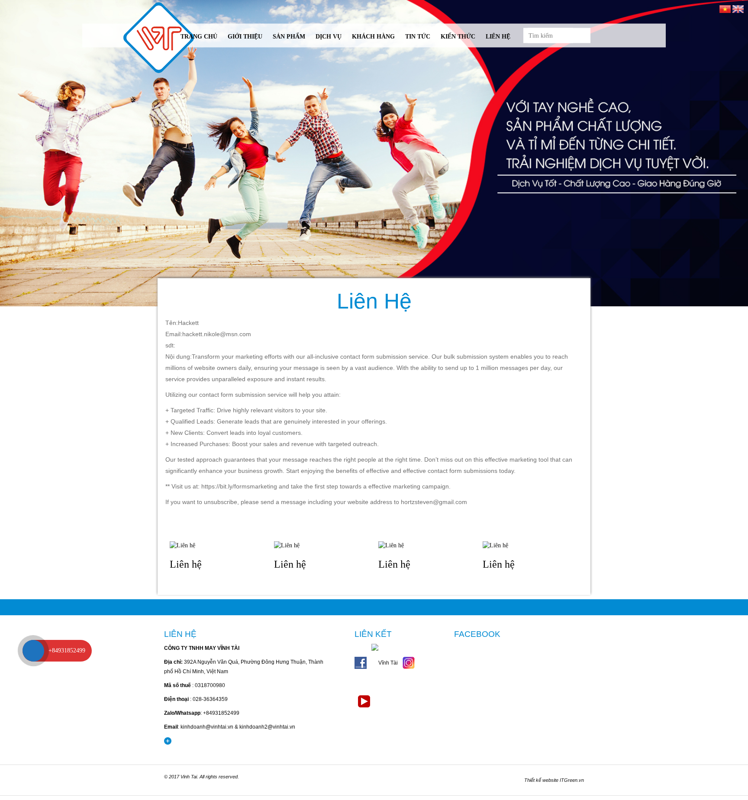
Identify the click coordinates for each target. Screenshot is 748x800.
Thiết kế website (541, 780)
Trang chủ (199, 36)
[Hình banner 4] (374, 153)
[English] (738, 8)
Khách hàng (373, 36)
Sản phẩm (289, 36)
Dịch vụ (329, 36)
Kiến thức (458, 36)
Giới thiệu (245, 36)
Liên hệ (498, 36)
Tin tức (417, 36)
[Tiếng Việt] (725, 8)
